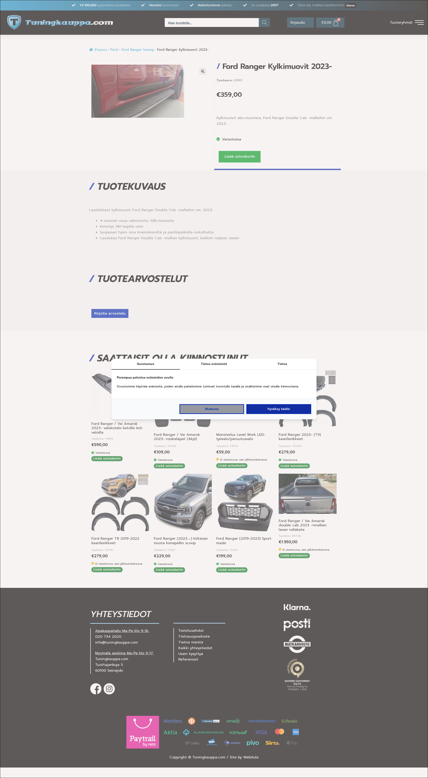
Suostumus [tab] (145, 364)
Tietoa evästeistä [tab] (214, 364)
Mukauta (212, 409)
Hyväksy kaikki (279, 409)
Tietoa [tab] (282, 364)
